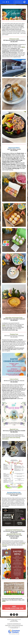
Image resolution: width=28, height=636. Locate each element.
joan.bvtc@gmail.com (15, 626)
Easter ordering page (14, 168)
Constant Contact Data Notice (17, 625)
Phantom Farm (14, 334)
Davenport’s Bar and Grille (14, 534)
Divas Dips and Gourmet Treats (14, 317)
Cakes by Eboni (14, 379)
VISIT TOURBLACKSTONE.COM (14, 607)
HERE (3, 325)
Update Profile (8, 625)
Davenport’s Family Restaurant (14, 529)
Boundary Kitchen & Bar (14, 492)
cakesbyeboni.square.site (9, 398)
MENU (23, 47)
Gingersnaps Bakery (14, 147)
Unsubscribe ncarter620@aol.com (14, 623)
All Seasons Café (14, 39)
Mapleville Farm (14, 429)
